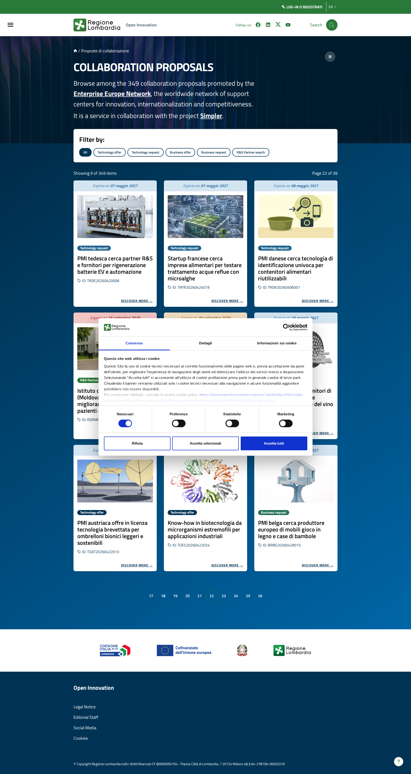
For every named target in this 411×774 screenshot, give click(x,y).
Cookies (80, 738)
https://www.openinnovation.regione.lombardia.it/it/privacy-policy (216, 400)
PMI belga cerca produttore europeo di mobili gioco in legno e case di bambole (291, 529)
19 (175, 596)
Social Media (84, 727)
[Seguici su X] (278, 25)
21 (199, 596)
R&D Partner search (251, 152)
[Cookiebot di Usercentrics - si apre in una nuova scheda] (286, 327)
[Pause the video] (330, 56)
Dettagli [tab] (205, 343)
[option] (115, 243)
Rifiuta (137, 443)
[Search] (332, 25)
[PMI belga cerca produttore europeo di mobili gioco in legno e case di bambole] (296, 481)
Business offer (180, 152)
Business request (213, 152)
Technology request (145, 152)
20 (187, 596)
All (85, 152)
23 (224, 596)
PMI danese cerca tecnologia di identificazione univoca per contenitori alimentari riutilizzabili (295, 268)
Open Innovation (141, 25)
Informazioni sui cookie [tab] (276, 343)
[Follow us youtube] (288, 25)
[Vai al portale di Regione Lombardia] (99, 25)
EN (331, 7)
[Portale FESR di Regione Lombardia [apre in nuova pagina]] (115, 650)
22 (212, 596)
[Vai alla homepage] (75, 51)
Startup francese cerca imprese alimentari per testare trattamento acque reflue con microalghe (205, 268)
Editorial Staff (85, 717)
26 (260, 596)
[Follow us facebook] (258, 25)
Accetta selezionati (205, 443)
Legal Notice (84, 707)
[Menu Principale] (10, 25)
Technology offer (109, 152)
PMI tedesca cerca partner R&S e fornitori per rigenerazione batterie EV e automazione (115, 265)
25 (248, 596)
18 (163, 596)
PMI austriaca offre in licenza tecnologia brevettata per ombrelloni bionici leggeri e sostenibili (112, 532)
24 (236, 596)
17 (151, 596)
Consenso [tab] (134, 343)
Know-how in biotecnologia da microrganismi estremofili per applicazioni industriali (205, 529)
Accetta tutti (274, 443)
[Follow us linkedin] (268, 25)
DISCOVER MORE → (137, 300)
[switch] (179, 423)
